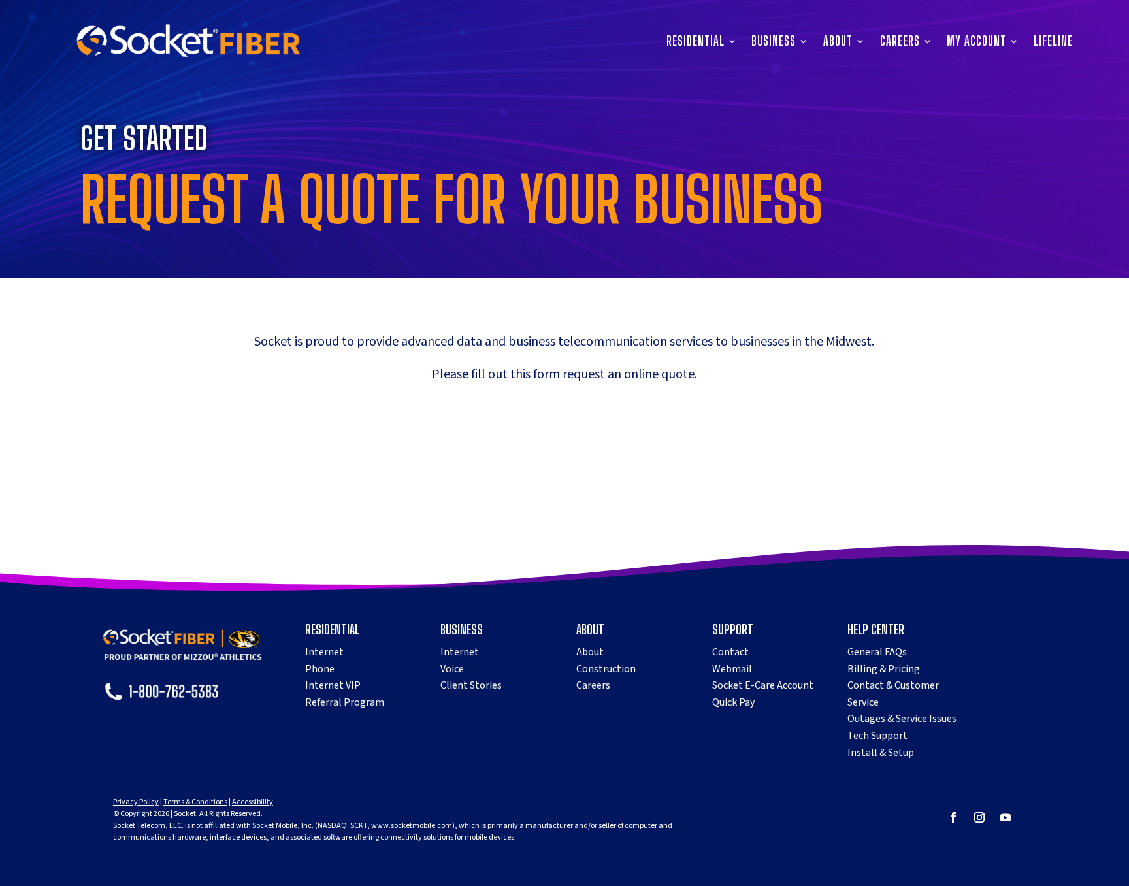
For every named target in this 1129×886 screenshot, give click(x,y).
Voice (452, 669)
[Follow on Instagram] (979, 817)
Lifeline (1053, 42)
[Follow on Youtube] (1005, 817)
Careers (900, 42)
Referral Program (344, 702)
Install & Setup (880, 753)
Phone (320, 669)
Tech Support (877, 736)
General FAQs (877, 652)
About (838, 42)
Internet (324, 652)
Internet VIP (333, 685)
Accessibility (252, 802)
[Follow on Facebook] (953, 817)
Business (773, 42)
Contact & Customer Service (893, 694)
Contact (730, 652)
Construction (606, 669)
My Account (976, 42)
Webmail (732, 669)
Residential (695, 42)
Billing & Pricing (883, 669)
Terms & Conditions (195, 802)
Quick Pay (733, 702)
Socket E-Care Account (762, 685)
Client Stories (471, 685)
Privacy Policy (136, 802)
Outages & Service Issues (902, 719)
